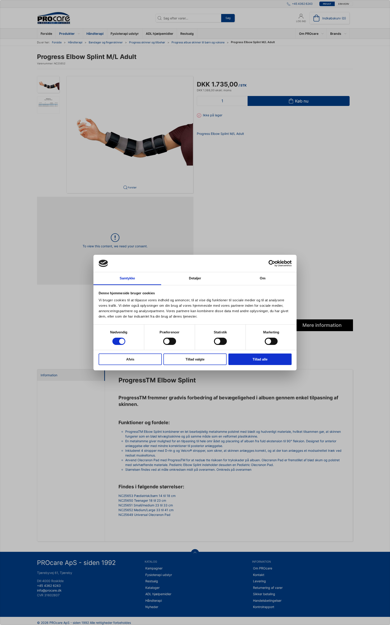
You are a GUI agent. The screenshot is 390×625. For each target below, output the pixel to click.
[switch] (169, 341)
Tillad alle (260, 359)
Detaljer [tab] (195, 278)
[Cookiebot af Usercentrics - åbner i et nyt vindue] (272, 263)
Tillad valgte (195, 359)
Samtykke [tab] (127, 278)
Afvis (130, 359)
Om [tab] (262, 278)
